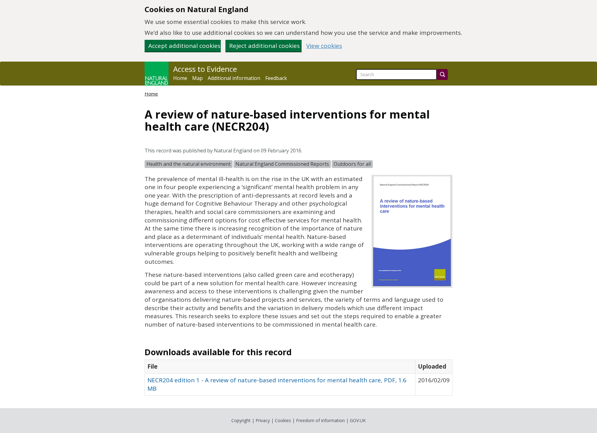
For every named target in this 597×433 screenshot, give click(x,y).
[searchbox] (396, 74)
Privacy (263, 420)
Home (180, 78)
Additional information (234, 78)
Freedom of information (320, 420)
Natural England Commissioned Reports (282, 164)
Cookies (283, 420)
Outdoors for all (352, 164)
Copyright (241, 420)
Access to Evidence (205, 69)
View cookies (324, 46)
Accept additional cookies (184, 46)
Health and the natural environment (188, 164)
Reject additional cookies (264, 46)
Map (197, 78)
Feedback (276, 78)
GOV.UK (358, 420)
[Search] (442, 74)
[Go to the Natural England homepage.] (157, 74)
